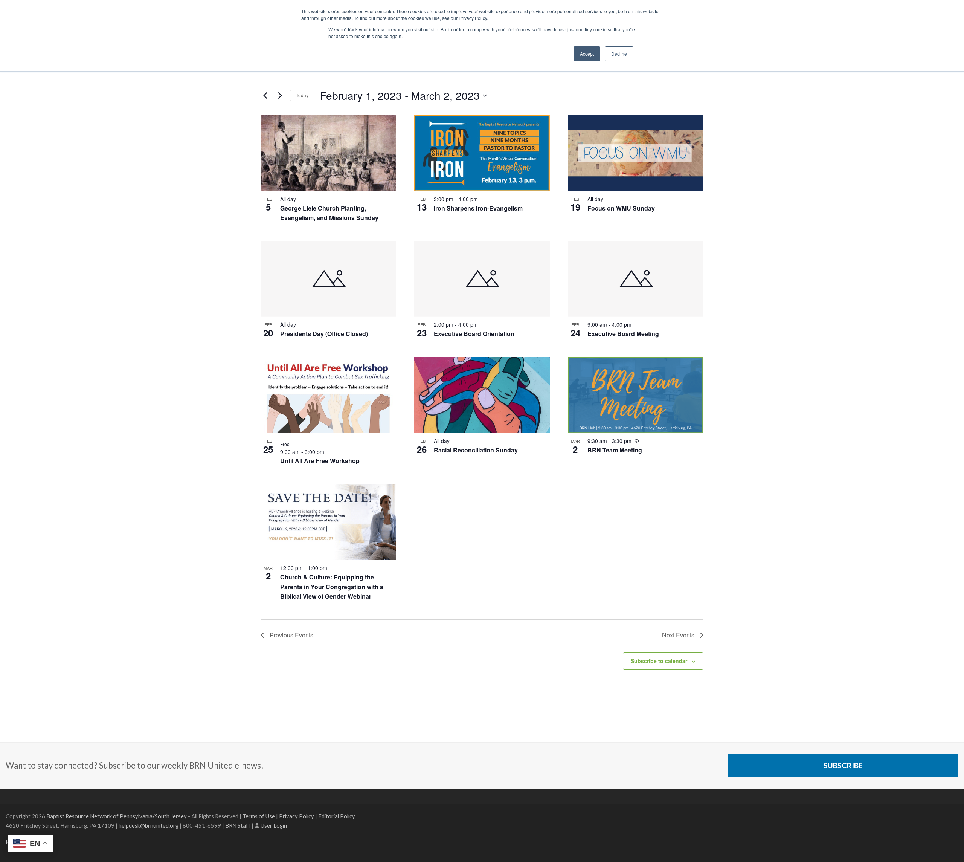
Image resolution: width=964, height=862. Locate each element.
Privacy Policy (296, 816)
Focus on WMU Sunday (621, 208)
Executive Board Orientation (474, 333)
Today (302, 95)
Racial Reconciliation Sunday (476, 450)
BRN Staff (237, 825)
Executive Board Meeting (623, 333)
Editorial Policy (336, 816)
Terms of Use (259, 816)
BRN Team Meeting (614, 450)
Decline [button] (619, 53)
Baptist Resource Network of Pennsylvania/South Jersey (116, 816)
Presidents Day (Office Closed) (324, 333)
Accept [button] (587, 53)
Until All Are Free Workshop (320, 460)
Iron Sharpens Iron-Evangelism (478, 208)
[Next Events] (279, 95)
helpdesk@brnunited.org (148, 825)
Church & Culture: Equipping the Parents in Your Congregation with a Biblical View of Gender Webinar (331, 587)
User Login (274, 825)
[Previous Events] (265, 95)
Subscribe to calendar (659, 661)
